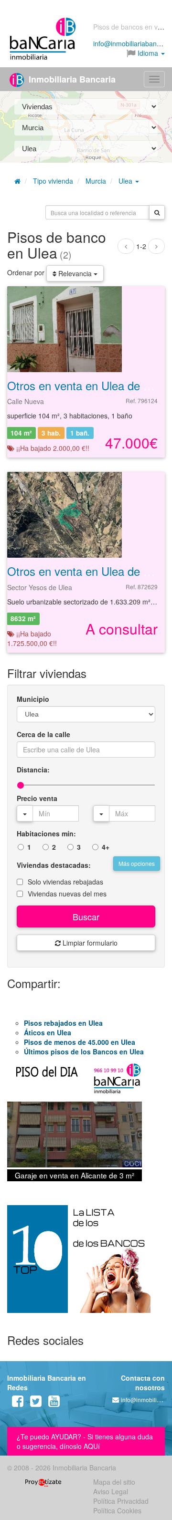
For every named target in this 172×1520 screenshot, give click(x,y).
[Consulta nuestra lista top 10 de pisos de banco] (86, 1264)
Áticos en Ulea (47, 1032)
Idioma (148, 53)
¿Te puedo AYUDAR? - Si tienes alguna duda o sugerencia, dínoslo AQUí (85, 1441)
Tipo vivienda (53, 181)
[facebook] (17, 1403)
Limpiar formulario (89, 942)
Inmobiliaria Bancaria (71, 79)
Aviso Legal (110, 1491)
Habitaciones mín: (46, 833)
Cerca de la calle (43, 734)
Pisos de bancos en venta (132, 26)
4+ (105, 847)
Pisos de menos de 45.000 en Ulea (79, 1042)
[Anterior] (126, 246)
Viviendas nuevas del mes (67, 893)
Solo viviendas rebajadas (65, 881)
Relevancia (75, 273)
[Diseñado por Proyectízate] (43, 1482)
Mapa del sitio (114, 1482)
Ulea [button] (126, 181)
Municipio (33, 699)
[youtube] (54, 1403)
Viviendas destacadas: (54, 865)
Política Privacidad (121, 1501)
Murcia (96, 181)
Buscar (86, 916)
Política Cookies (117, 1510)
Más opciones (136, 863)
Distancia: (33, 769)
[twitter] (36, 1403)
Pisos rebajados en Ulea (63, 1023)
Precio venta (37, 798)
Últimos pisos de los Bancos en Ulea (84, 1051)
